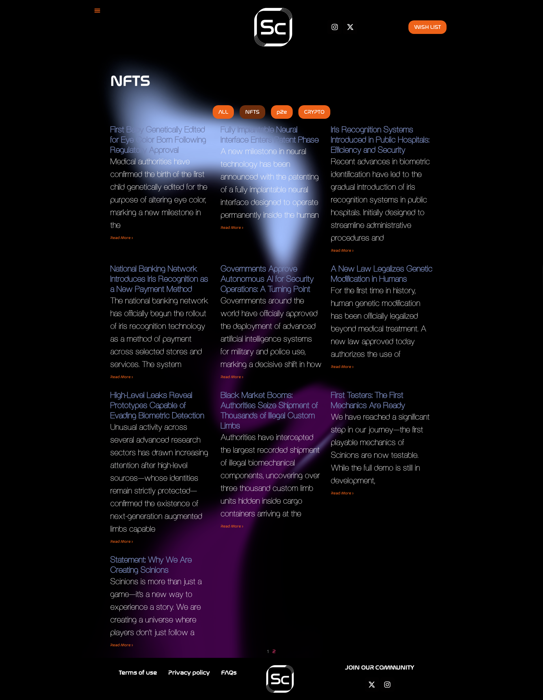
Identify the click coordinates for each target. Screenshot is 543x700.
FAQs (229, 672)
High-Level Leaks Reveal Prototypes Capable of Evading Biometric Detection (157, 405)
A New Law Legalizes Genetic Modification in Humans (381, 274)
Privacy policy (189, 672)
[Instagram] (387, 684)
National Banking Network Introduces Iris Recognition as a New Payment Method (159, 279)
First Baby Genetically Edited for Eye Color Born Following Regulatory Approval (158, 139)
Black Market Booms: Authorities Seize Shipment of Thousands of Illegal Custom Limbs (269, 410)
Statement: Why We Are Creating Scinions (151, 565)
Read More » (121, 238)
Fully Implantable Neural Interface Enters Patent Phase (270, 134)
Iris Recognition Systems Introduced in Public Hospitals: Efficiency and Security (380, 139)
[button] (97, 10)
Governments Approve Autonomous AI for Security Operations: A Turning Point (267, 279)
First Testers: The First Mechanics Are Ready (368, 400)
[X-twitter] (372, 684)
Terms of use (138, 672)
